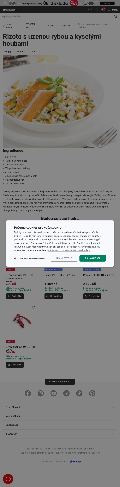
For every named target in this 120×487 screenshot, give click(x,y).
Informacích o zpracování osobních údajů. (69, 250)
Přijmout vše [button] (92, 258)
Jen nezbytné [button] (64, 258)
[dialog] (60, 243)
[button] (29, 258)
